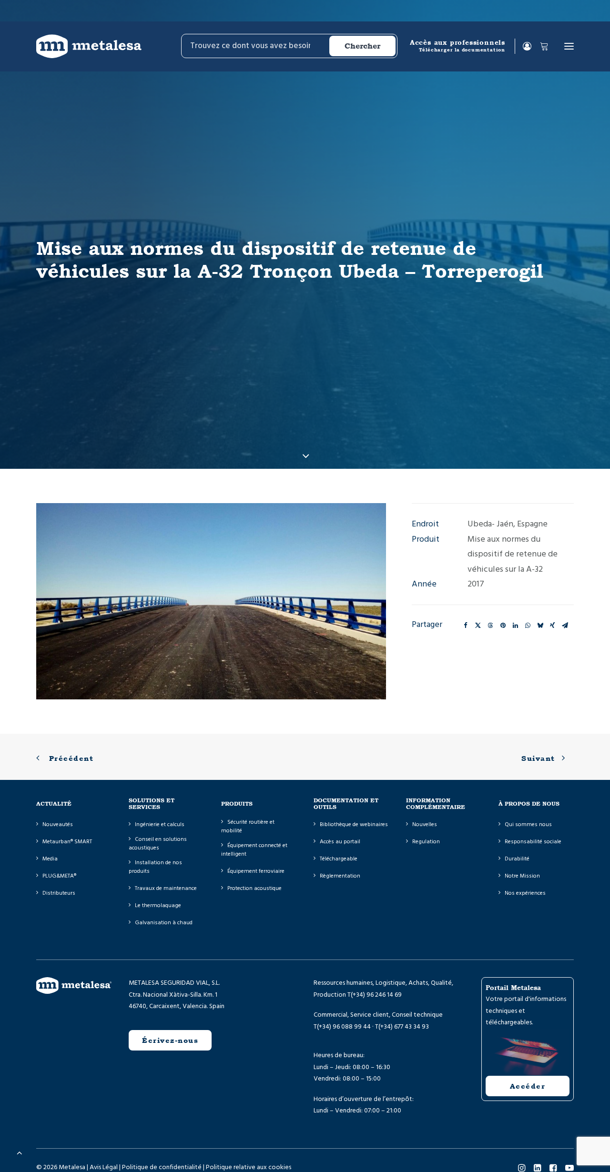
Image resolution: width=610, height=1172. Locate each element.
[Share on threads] (490, 625)
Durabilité (517, 859)
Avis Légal (104, 1167)
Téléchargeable (338, 859)
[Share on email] (564, 625)
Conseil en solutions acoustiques (158, 843)
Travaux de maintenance (166, 888)
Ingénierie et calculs (159, 824)
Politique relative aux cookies (248, 1167)
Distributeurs (58, 893)
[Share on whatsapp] (527, 625)
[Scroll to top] (19, 1152)
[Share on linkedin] (515, 625)
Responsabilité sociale (533, 842)
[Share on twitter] (478, 625)
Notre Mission (522, 876)
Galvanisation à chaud (164, 923)
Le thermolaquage (158, 905)
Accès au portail (340, 842)
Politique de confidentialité (162, 1167)
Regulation (426, 842)
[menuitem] (288, 46)
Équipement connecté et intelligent (254, 849)
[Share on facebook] (465, 625)
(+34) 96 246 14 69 (376, 995)
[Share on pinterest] (502, 625)
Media (50, 859)
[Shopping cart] (540, 46)
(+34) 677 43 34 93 (403, 1026)
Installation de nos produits (155, 867)
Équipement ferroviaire (256, 871)
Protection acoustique (254, 888)
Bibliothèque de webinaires (354, 824)
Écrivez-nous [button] (170, 1040)
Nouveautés (57, 824)
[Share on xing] (552, 625)
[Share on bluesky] (540, 625)
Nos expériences (525, 893)
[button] (569, 46)
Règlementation (340, 876)
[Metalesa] (89, 46)
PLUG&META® (59, 876)
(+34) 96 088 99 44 (344, 1026)
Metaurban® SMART (67, 842)
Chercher (362, 46)
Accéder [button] (528, 1086)
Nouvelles (424, 824)
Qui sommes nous (528, 824)
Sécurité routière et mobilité (247, 826)
